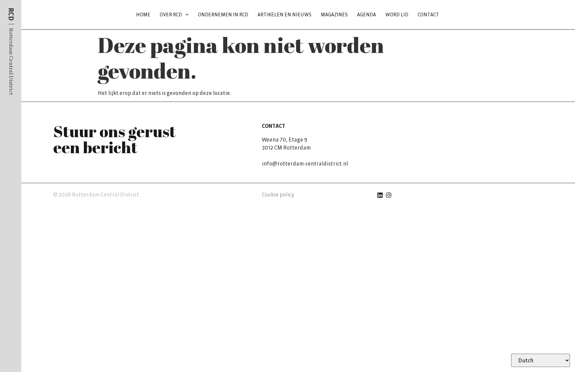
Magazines (334, 15)
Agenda (366, 15)
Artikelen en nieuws (284, 15)
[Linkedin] (380, 195)
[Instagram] (389, 195)
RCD (11, 14)
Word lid (396, 15)
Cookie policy (278, 194)
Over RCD (171, 15)
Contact (428, 15)
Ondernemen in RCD (223, 15)
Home (143, 15)
